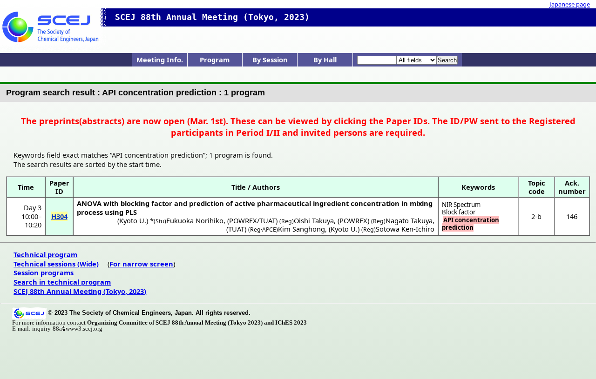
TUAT (236, 228)
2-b (536, 216)
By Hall (325, 59)
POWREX (353, 220)
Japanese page (569, 4)
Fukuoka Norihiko (195, 220)
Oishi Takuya (314, 220)
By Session (270, 59)
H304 (59, 216)
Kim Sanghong (301, 228)
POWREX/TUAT (252, 220)
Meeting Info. (159, 59)
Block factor (458, 212)
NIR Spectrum (461, 204)
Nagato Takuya (409, 220)
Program (215, 59)
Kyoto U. (132, 220)
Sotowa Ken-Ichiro (405, 228)
